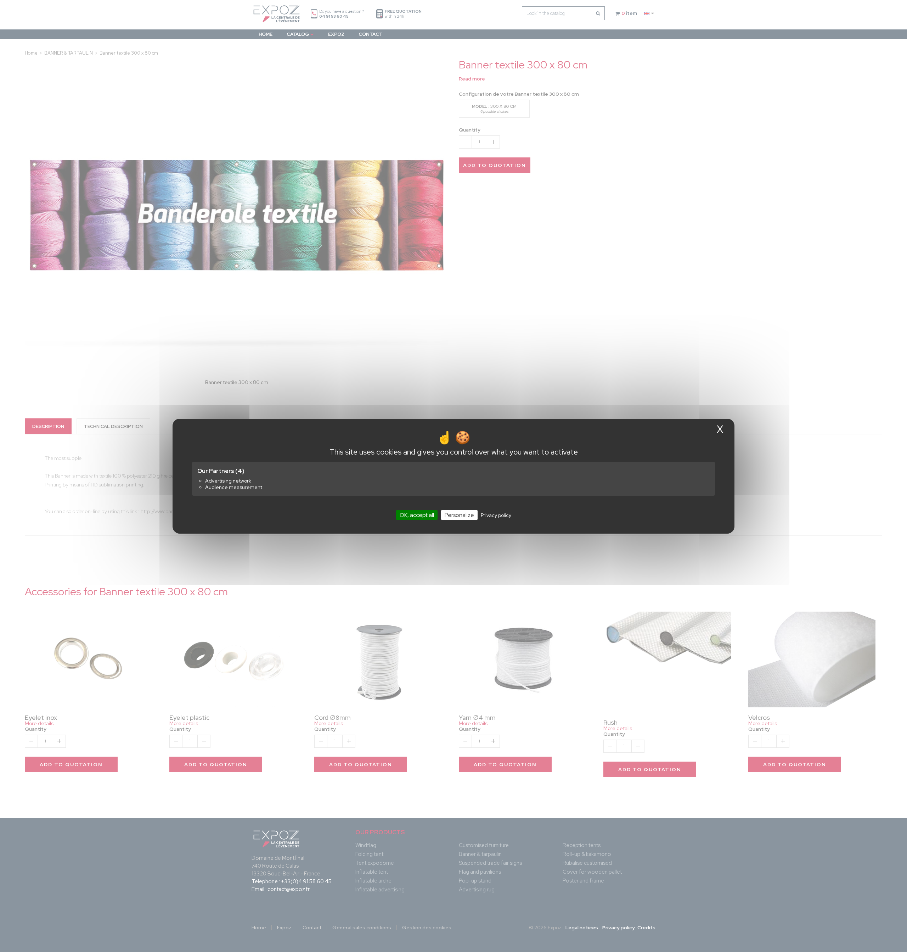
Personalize (459, 514)
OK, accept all (417, 514)
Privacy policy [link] (496, 515)
